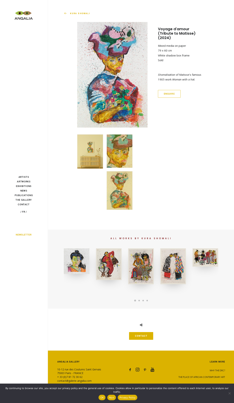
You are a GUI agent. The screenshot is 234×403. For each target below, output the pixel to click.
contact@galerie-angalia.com (74, 380)
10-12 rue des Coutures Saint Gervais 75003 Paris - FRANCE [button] (79, 371)
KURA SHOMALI (80, 13)
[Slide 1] (135, 300)
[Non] (229, 393)
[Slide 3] (143, 300)
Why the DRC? (217, 370)
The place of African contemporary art (201, 377)
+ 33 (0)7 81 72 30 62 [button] (69, 377)
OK (102, 397)
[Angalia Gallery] (24, 13)
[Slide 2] (139, 300)
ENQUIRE (169, 94)
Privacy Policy (128, 397)
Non (111, 397)
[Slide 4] (147, 300)
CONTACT (141, 336)
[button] (90, 152)
